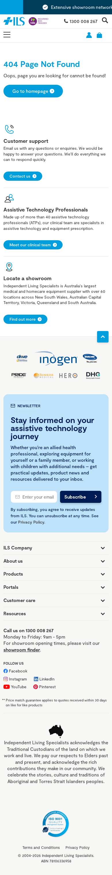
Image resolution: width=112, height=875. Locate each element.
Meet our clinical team (30, 244)
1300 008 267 (83, 21)
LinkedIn (47, 678)
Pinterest (47, 686)
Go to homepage (30, 91)
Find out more (22, 319)
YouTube (18, 686)
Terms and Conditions (41, 847)
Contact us (19, 176)
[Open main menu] (6, 35)
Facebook (18, 670)
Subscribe (75, 496)
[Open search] (105, 20)
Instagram (18, 678)
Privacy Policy (31, 522)
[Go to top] (103, 337)
